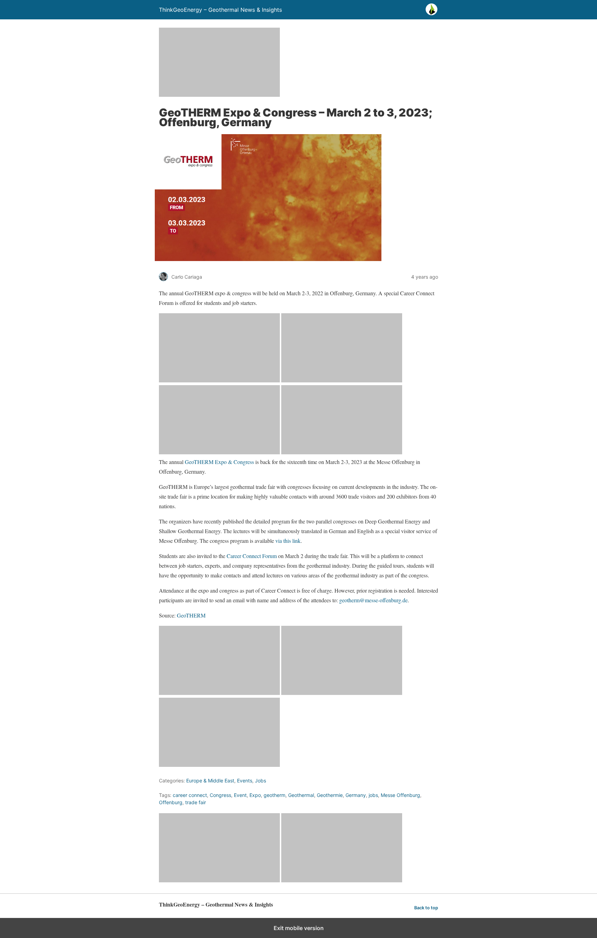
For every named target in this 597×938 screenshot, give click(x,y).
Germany (355, 795)
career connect (190, 795)
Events (244, 780)
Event (240, 795)
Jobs (260, 780)
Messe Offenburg (400, 795)
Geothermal (301, 795)
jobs (373, 795)
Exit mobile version (299, 928)
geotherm (274, 795)
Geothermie (330, 795)
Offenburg (170, 802)
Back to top (426, 907)
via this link (288, 540)
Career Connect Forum (252, 555)
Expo (255, 795)
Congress (220, 795)
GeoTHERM (192, 615)
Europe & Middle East (210, 780)
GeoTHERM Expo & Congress (219, 461)
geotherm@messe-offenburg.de (373, 600)
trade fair (195, 802)
